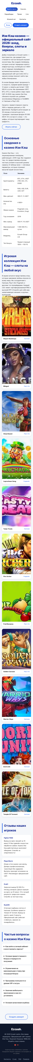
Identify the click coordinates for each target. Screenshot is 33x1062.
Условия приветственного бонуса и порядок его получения (15, 958)
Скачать (23, 9)
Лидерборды (8, 14)
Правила (26, 1059)
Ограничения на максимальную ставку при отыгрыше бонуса (14, 971)
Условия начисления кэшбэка (17, 1003)
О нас (15, 1059)
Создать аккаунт (21, 25)
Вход (8, 25)
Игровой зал (11, 19)
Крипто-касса (11, 9)
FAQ (19, 1059)
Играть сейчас (11, 127)
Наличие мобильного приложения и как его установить (13, 993)
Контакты (23, 19)
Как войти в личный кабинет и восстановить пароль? (16, 947)
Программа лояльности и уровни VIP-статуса (15, 982)
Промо (19, 14)
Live (27, 14)
